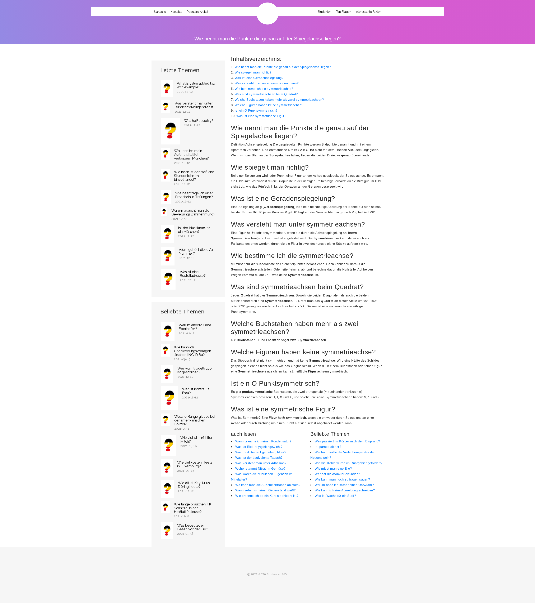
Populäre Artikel (197, 11)
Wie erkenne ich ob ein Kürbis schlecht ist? (266, 495)
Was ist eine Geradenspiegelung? (259, 78)
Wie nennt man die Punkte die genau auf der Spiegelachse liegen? (283, 67)
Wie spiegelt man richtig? (253, 72)
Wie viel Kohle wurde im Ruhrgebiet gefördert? (348, 463)
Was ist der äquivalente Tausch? (259, 457)
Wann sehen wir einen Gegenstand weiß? (265, 490)
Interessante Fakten (368, 11)
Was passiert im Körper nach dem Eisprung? (347, 441)
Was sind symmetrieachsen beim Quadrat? (266, 94)
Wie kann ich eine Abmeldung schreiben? (345, 490)
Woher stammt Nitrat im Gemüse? (260, 468)
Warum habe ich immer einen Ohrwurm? (344, 485)
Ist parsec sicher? (328, 446)
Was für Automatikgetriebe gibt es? (260, 452)
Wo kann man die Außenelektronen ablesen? (267, 485)
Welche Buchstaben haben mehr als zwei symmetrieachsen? (279, 99)
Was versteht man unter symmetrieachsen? (267, 83)
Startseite (160, 11)
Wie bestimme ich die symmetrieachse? (264, 88)
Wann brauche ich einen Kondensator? (263, 441)
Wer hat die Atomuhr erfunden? (337, 474)
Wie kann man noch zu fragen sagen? (342, 479)
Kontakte (176, 11)
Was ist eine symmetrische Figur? (261, 116)
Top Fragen (343, 11)
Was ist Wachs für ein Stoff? (335, 495)
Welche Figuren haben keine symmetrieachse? (269, 105)
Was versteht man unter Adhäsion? (260, 463)
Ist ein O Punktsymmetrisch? (256, 110)
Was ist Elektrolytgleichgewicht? (258, 446)
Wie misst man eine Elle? (333, 468)
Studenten (324, 11)
